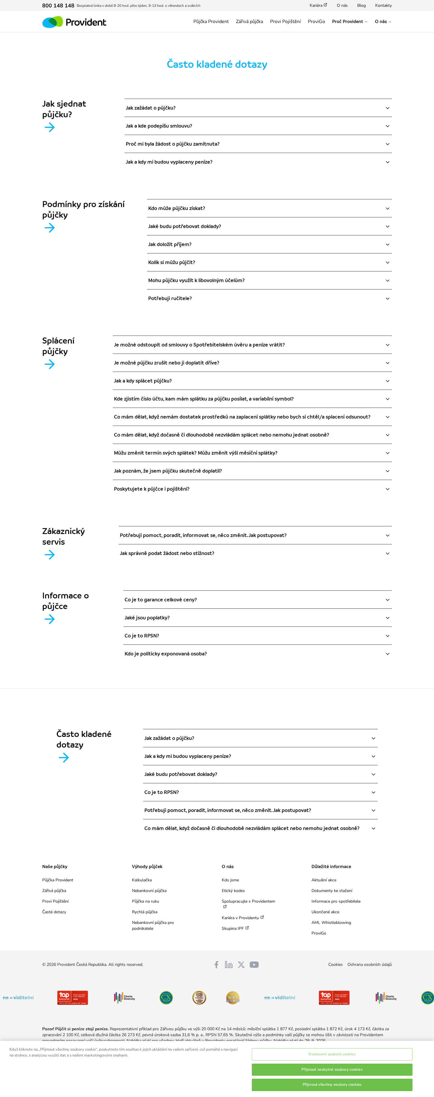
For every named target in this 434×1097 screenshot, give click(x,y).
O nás (342, 5)
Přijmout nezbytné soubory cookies (331, 1069)
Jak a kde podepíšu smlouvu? (159, 126)
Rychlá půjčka (144, 912)
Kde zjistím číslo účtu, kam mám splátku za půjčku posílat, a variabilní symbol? (204, 399)
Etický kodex (233, 890)
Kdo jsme (230, 880)
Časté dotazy (54, 912)
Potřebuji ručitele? (170, 298)
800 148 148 (58, 5)
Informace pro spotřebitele (335, 901)
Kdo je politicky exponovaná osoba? (166, 654)
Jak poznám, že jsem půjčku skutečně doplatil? (168, 471)
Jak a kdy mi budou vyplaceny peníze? (169, 162)
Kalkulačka (142, 880)
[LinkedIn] (229, 965)
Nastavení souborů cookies (332, 1054)
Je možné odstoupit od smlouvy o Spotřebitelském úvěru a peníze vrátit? (199, 345)
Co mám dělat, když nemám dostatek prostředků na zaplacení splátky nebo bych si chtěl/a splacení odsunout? (242, 417)
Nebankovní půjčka (149, 890)
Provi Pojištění (285, 21)
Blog (361, 5)
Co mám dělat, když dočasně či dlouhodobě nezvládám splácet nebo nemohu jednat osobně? (221, 435)
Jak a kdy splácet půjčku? (143, 381)
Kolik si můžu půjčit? (171, 262)
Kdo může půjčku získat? (176, 208)
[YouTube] (254, 964)
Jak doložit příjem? (170, 244)
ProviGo (316, 21)
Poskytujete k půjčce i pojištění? (152, 489)
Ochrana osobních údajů (369, 964)
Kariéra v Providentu (240, 918)
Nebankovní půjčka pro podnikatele (153, 925)
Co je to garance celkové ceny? (161, 600)
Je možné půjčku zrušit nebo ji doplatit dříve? (166, 363)
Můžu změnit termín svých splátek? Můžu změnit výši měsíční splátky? (196, 453)
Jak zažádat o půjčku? (151, 108)
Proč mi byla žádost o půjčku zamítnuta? (173, 144)
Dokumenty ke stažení (331, 890)
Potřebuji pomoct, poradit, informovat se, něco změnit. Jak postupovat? (203, 535)
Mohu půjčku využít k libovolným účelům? (196, 280)
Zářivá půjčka (249, 21)
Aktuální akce (323, 880)
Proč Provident (347, 21)
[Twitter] (241, 964)
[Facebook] (216, 964)
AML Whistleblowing (331, 922)
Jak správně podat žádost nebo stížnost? (167, 553)
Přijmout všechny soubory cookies (332, 1084)
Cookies (335, 964)
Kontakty (383, 5)
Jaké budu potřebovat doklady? (184, 226)
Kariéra (316, 5)
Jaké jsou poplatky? (147, 618)
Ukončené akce (325, 912)
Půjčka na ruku (145, 901)
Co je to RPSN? (142, 636)
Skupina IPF (233, 928)
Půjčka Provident (211, 21)
